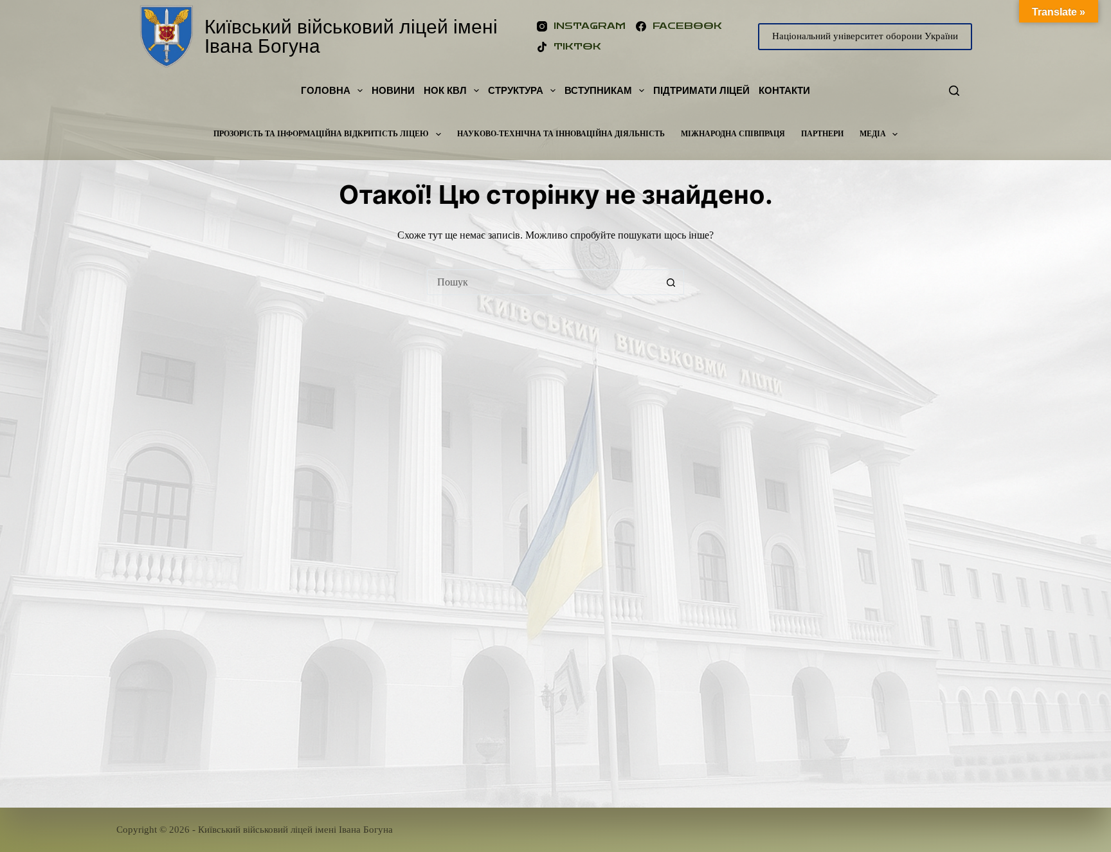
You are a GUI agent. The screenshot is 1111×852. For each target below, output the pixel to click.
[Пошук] (954, 91)
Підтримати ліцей (701, 90)
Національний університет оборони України (865, 36)
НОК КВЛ (445, 90)
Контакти (784, 90)
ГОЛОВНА (325, 90)
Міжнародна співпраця (733, 133)
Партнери (822, 133)
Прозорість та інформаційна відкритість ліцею (321, 133)
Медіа (873, 133)
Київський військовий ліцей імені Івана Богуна (351, 36)
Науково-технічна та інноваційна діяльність (561, 133)
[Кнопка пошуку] (671, 282)
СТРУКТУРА (515, 90)
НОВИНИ (393, 90)
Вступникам (598, 90)
